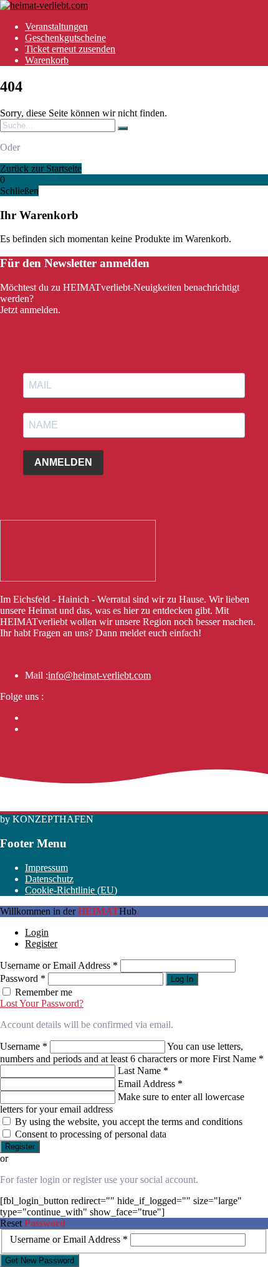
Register (41, 943)
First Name (238, 1058)
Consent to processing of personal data (90, 1134)
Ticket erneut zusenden (70, 49)
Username (23, 1046)
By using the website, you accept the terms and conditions (128, 1121)
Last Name (143, 1070)
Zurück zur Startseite (41, 168)
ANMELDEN (63, 462)
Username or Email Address (59, 965)
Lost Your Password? (42, 1003)
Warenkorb (47, 60)
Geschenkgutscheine (65, 37)
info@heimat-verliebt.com (99, 675)
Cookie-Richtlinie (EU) (71, 890)
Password (22, 978)
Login (37, 932)
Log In (182, 979)
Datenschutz (49, 879)
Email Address (150, 1083)
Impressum (46, 867)
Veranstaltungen (56, 26)
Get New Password (39, 1260)
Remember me (43, 992)
